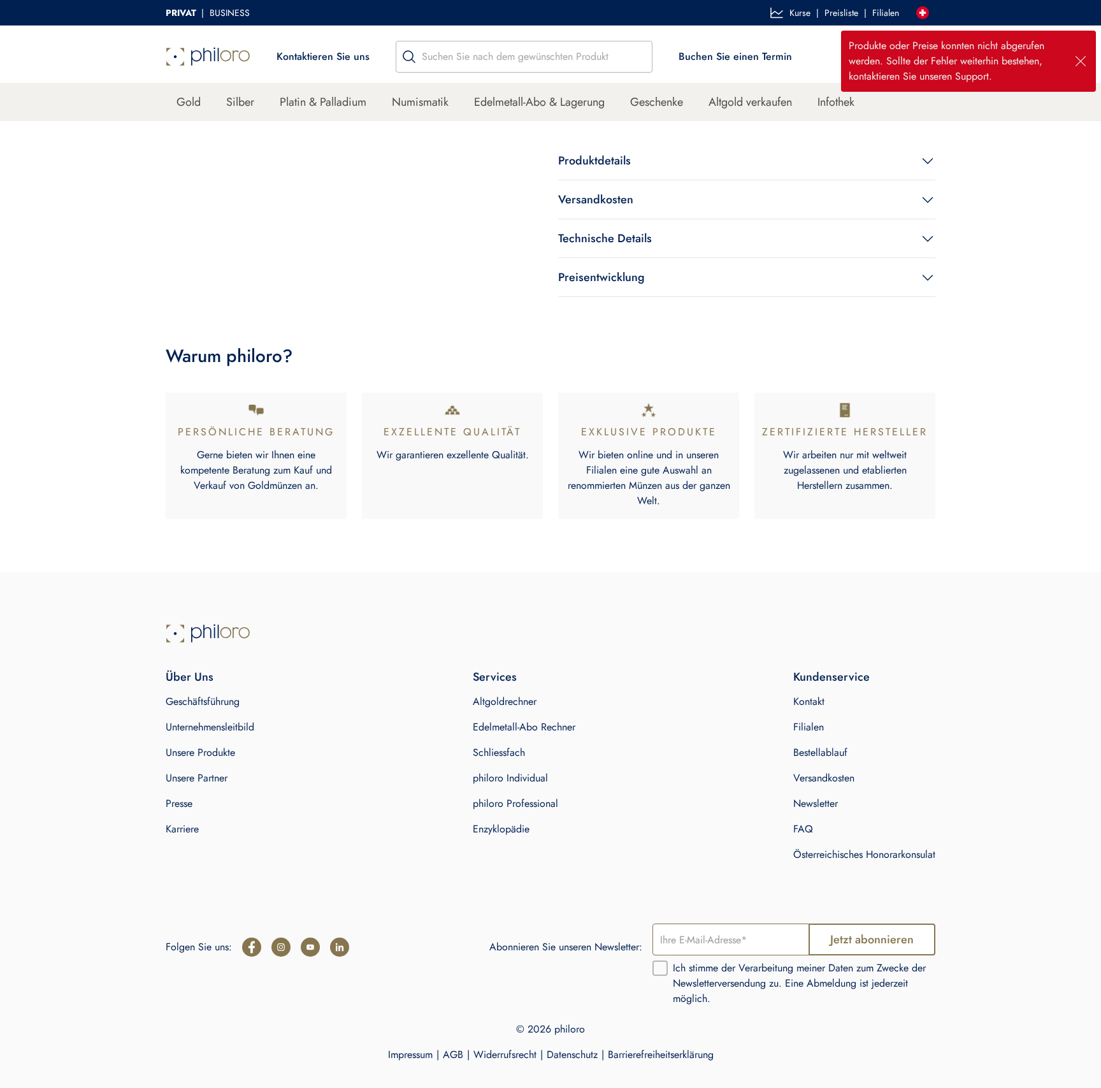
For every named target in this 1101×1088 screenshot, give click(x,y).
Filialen (885, 12)
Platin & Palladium (323, 102)
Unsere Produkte (200, 752)
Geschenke (656, 102)
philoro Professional (515, 803)
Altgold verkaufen (750, 102)
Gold (188, 102)
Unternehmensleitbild (210, 727)
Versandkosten (823, 778)
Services (495, 677)
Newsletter (815, 803)
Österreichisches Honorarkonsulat (864, 854)
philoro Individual (510, 778)
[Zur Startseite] (208, 633)
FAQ (803, 829)
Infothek (835, 102)
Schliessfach (499, 752)
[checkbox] (660, 968)
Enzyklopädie (501, 829)
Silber (240, 102)
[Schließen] (1080, 61)
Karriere (182, 829)
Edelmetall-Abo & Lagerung (539, 102)
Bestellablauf (820, 752)
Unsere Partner (196, 778)
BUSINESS (230, 12)
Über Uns (189, 677)
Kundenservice (831, 677)
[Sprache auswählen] (922, 13)
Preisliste (841, 12)
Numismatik (420, 102)
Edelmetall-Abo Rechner (524, 727)
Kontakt (808, 701)
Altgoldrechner (504, 701)
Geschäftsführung (203, 701)
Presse (179, 803)
